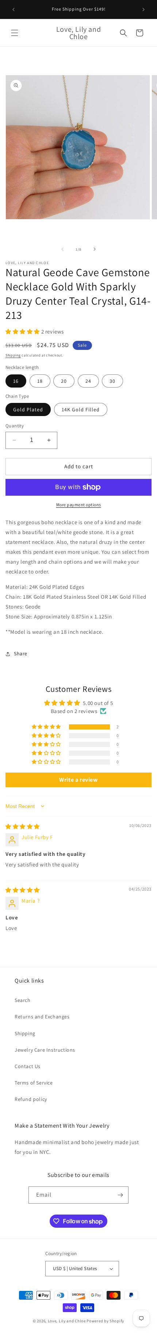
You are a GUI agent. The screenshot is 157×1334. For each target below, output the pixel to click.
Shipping (13, 355)
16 (16, 381)
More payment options (78, 504)
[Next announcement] (143, 9)
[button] (15, 33)
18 (40, 381)
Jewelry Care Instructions (45, 1050)
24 (88, 381)
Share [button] (20, 653)
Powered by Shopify (105, 1320)
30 (112, 381)
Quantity (14, 426)
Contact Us (28, 1066)
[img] (22, 826)
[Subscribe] (120, 1195)
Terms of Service (34, 1082)
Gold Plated (28, 409)
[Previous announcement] (13, 9)
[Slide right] (95, 249)
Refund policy (31, 1099)
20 (64, 381)
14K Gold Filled (81, 409)
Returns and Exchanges (42, 1016)
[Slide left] (62, 249)
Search (23, 1000)
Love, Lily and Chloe (67, 1320)
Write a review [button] (78, 780)
